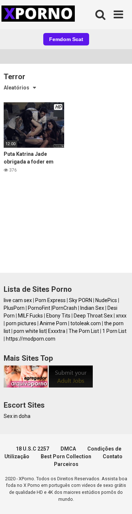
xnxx (121, 316)
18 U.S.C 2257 (32, 449)
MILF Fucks (30, 316)
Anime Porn (53, 323)
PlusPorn (14, 308)
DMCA (68, 449)
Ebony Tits (58, 316)
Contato (112, 456)
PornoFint (39, 308)
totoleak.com (85, 323)
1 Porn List (114, 331)
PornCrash (64, 308)
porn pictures (21, 323)
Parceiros (66, 464)
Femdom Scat (66, 39)
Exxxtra (56, 331)
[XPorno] (39, 14)
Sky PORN (80, 300)
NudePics (106, 300)
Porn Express (50, 300)
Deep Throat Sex (93, 316)
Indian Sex (92, 308)
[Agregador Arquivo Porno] (26, 386)
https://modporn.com (30, 339)
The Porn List (84, 331)
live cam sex (18, 300)
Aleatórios (16, 88)
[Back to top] (118, 499)
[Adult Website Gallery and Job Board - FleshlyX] (71, 386)
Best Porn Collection (66, 456)
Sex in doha (17, 416)
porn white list (30, 331)
